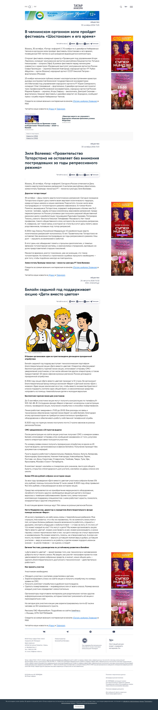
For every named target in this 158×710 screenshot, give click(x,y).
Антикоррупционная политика (114, 677)
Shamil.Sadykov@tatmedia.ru (114, 694)
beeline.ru (76, 611)
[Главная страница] (78, 7)
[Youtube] (114, 631)
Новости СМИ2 (32, 136)
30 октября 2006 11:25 (90, 25)
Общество (94, 22)
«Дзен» (51, 109)
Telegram (61, 109)
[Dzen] (90, 632)
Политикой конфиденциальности (87, 703)
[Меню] (131, 7)
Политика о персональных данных (116, 674)
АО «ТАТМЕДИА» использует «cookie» (116, 681)
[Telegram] (67, 631)
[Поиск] (121, 7)
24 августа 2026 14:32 (90, 281)
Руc (26, 6)
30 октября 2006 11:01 (90, 147)
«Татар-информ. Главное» (85, 101)
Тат (35, 6)
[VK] (44, 631)
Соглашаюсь (79, 706)
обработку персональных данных (133, 701)
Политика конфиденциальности (115, 689)
